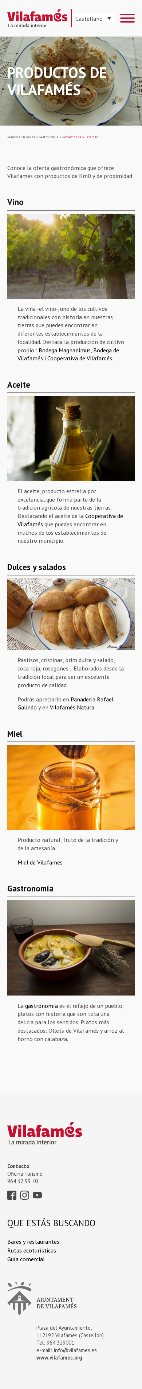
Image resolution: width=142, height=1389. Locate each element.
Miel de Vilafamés (40, 862)
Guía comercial (26, 1259)
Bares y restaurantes (33, 1241)
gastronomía (41, 1005)
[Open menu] (127, 18)
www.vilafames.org (59, 1357)
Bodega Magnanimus (65, 350)
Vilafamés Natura (72, 707)
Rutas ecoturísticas (31, 1250)
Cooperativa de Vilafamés (79, 358)
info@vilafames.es (75, 1350)
